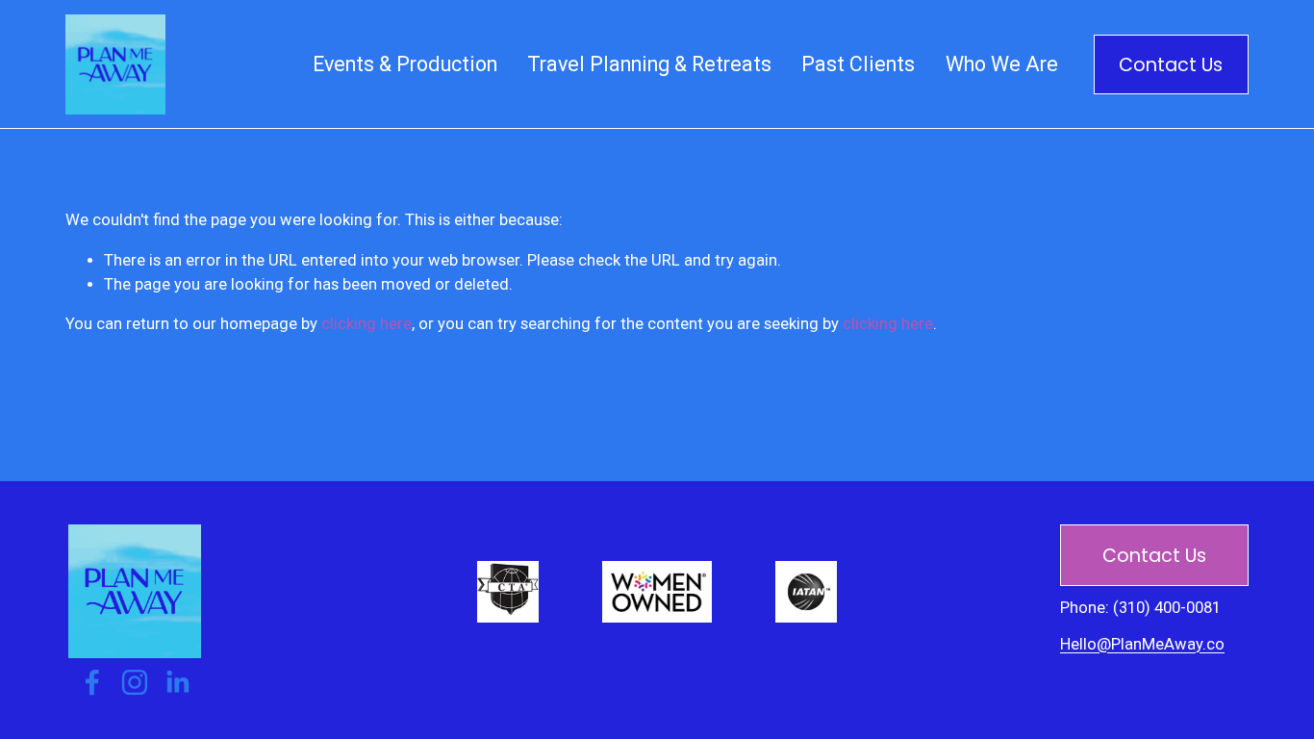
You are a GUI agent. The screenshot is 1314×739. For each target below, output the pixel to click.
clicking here (366, 324)
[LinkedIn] (177, 682)
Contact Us (1171, 65)
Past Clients (858, 64)
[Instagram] (134, 682)
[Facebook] (92, 682)
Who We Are (1002, 64)
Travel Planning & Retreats (649, 64)
